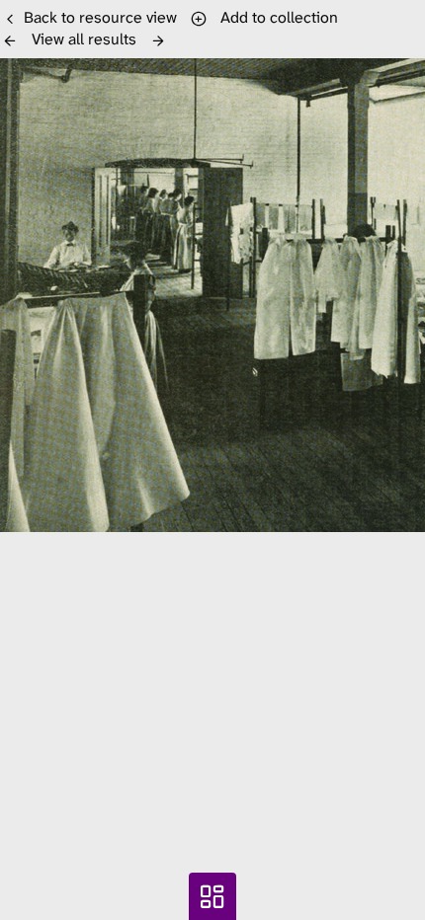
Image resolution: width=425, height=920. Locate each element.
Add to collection (275, 17)
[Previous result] (10, 40)
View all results (84, 39)
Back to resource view (100, 17)
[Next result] (158, 40)
